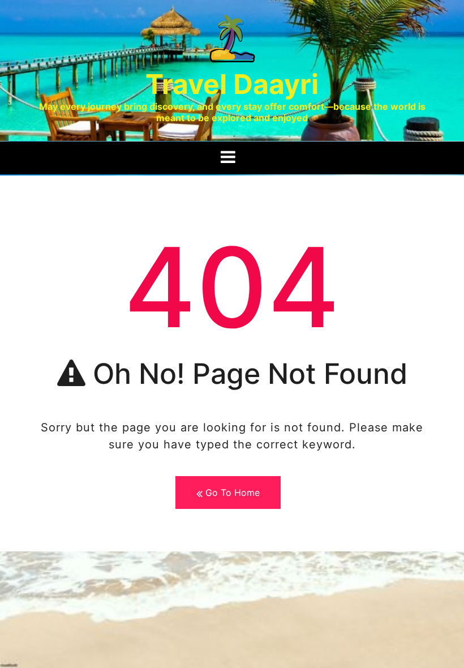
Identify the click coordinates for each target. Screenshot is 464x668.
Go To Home (231, 492)
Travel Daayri (232, 84)
